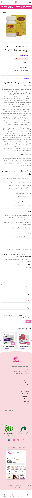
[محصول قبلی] (9, 46)
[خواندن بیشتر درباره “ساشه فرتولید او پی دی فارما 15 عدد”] (28, 343)
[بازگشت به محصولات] (7, 46)
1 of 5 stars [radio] (22, 264)
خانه (27, 46)
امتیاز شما (28, 264)
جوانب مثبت (28, 287)
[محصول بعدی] (5, 46)
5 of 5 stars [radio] (17, 264)
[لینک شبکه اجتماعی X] (21, 70)
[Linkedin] (14, 440)
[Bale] (9, 440)
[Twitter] (18, 440)
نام (29, 301)
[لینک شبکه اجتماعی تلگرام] (15, 70)
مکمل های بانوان (20, 46)
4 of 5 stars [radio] (18, 264)
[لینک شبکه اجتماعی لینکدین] (17, 70)
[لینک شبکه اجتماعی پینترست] (19, 70)
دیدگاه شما (27, 267)
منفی (29, 294)
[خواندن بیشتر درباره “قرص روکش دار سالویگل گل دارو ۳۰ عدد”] (13, 343)
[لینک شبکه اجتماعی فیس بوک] (23, 70)
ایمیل (29, 308)
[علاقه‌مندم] (19, 334)
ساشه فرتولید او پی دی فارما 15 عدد (24, 347)
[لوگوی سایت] (16, 2)
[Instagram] (23, 440)
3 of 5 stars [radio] (19, 264)
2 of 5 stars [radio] (21, 264)
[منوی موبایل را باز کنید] (30, 2)
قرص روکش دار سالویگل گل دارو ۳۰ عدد (8, 347)
